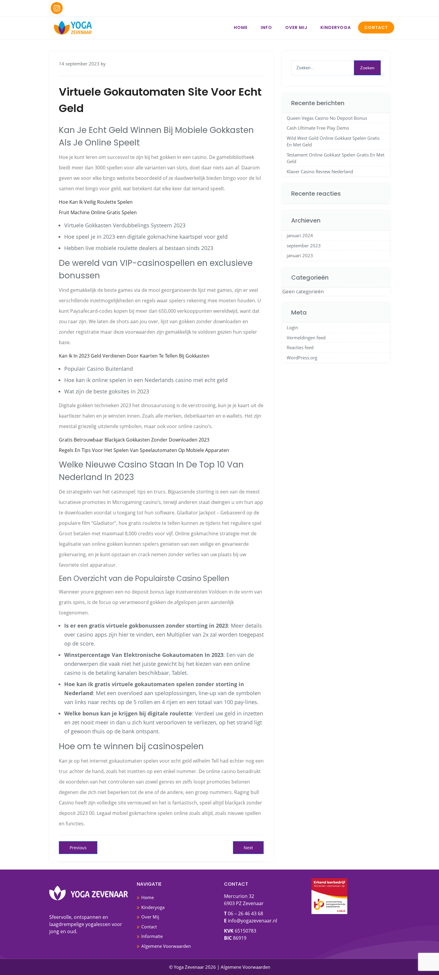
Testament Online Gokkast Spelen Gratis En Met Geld (335, 158)
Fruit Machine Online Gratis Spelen (98, 212)
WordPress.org (302, 358)
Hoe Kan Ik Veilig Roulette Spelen (96, 202)
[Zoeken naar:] (336, 67)
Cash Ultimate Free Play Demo (318, 128)
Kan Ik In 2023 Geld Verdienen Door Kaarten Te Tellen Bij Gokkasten (134, 355)
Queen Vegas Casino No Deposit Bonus (327, 118)
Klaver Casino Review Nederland (320, 171)
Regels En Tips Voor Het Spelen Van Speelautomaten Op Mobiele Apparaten (144, 450)
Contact (376, 27)
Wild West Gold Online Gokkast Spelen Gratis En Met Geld (333, 141)
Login (292, 327)
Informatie (152, 936)
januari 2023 (300, 255)
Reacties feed (300, 347)
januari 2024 (300, 235)
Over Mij (296, 27)
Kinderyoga (335, 27)
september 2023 (304, 246)
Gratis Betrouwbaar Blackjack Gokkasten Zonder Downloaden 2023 (134, 439)
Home (241, 27)
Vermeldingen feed (306, 338)
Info (266, 27)
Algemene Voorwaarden (166, 946)
